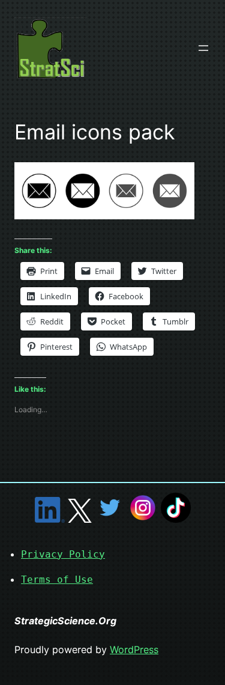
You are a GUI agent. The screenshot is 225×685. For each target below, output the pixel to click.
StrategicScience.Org (65, 621)
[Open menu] (203, 48)
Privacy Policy (63, 554)
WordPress (134, 650)
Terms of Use (57, 579)
